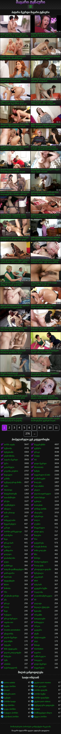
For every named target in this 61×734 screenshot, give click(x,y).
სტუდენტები (9, 581)
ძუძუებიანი (8, 452)
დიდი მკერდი (40, 463)
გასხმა (7, 479)
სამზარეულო (40, 656)
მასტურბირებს (10, 494)
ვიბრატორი (9, 573)
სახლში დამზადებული (14, 569)
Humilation (38, 649)
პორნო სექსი (40, 694)
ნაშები (37, 471)
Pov (35, 539)
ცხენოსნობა (9, 456)
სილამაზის (39, 486)
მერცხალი (38, 573)
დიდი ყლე (38, 531)
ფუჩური (37, 448)
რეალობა (38, 592)
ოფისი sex (8, 622)
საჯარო (37, 653)
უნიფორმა (8, 634)
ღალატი (38, 603)
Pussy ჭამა (38, 566)
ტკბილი (37, 501)
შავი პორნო (9, 705)
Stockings (8, 490)
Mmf (36, 581)
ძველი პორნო (40, 717)
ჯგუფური (38, 630)
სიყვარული (39, 668)
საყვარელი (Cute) (42, 475)
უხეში (36, 634)
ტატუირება (39, 543)
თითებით (38, 505)
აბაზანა (7, 664)
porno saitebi (9, 683)
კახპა (6, 516)
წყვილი (7, 547)
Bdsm (6, 584)
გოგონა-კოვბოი (11, 471)
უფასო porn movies (42, 683)
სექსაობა (8, 448)
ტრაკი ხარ (8, 543)
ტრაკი (37, 452)
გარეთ (7, 528)
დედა (6, 562)
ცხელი (37, 490)
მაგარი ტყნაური (30, 2)
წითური (37, 535)
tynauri (7, 690)
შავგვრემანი (39, 444)
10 (50, 427)
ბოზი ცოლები (40, 550)
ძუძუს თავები (40, 637)
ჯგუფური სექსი (40, 588)
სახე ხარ (38, 584)
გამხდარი (8, 550)
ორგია (37, 626)
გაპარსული (9, 467)
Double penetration (12, 630)
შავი (6, 539)
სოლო (37, 520)
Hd (35, 460)
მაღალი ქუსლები (41, 607)
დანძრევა (8, 566)
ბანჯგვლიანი (9, 520)
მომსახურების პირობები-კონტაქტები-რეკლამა (30, 727)
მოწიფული (39, 622)
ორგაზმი (38, 615)
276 (27, 433)
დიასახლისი (9, 558)
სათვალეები (39, 618)
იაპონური (8, 535)
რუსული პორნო (11, 713)
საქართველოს (10, 668)
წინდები (7, 656)
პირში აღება (9, 444)
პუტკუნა (7, 645)
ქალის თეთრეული (42, 494)
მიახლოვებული (41, 562)
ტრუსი (7, 501)
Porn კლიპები (40, 686)
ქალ (36, 641)
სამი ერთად (9, 513)
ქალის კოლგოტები (12, 653)
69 (35, 600)
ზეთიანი (37, 611)
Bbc (35, 554)
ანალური (38, 513)
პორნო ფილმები (41, 698)
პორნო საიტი (10, 701)
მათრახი (8, 577)
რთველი (38, 660)
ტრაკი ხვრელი (10, 618)
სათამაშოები (9, 497)
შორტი (37, 558)
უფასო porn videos (42, 701)
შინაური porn (9, 694)
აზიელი (7, 509)
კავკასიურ (38, 577)
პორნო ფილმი (40, 690)
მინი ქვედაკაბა (10, 649)
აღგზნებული (9, 505)
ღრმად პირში (40, 509)
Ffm (5, 592)
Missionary (38, 467)
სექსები (7, 698)
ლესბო (37, 524)
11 (56, 427)
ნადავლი (8, 475)
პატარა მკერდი (11, 460)
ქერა (6, 463)
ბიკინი (7, 626)
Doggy (37, 456)
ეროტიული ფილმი (42, 569)
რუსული (7, 615)
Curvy (6, 607)
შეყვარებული (10, 524)
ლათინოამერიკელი (43, 596)
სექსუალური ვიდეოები (44, 705)
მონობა (7, 588)
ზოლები (37, 482)
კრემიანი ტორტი (11, 596)
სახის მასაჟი (39, 497)
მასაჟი (37, 645)
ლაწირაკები (39, 479)
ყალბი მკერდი (10, 637)
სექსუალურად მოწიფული (14, 482)
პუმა (6, 660)
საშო (6, 486)
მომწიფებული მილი (43, 713)
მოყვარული (39, 528)
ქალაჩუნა (8, 641)
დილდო (7, 554)
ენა (5, 600)
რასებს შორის (40, 547)
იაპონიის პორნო (11, 717)
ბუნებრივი (38, 516)
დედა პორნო (10, 686)
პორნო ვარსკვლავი (13, 531)
